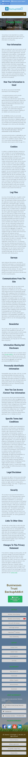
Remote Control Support (19, 1)
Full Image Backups (14, 627)
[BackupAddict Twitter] (9, 726)
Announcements (14, 684)
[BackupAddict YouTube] (14, 726)
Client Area (6, 3)
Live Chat (14, 660)
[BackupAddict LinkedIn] (20, 726)
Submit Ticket (14, 652)
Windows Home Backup (14, 614)
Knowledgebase (14, 656)
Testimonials (14, 676)
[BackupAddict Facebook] (4, 726)
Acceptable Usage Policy (14, 748)
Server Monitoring (14, 636)
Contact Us (8, 711)
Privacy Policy (17, 27)
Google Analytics (9, 354)
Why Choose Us (14, 671)
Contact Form (14, 647)
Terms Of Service (14, 740)
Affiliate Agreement (14, 744)
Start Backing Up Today (15, 599)
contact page (14, 572)
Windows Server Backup (14, 618)
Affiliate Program (14, 680)
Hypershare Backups (14, 632)
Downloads (7, 1)
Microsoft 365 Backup (14, 623)
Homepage (9, 27)
